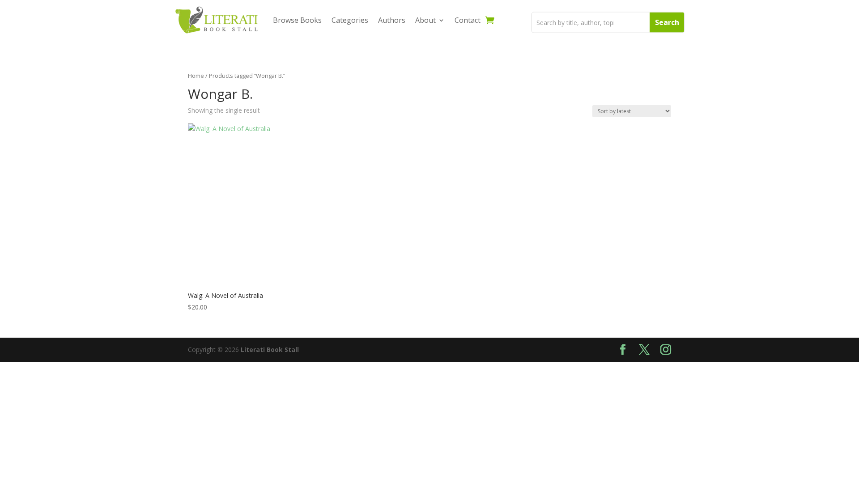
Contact (468, 20)
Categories (350, 20)
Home (196, 76)
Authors (391, 20)
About (425, 20)
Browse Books (297, 20)
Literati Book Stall (270, 349)
